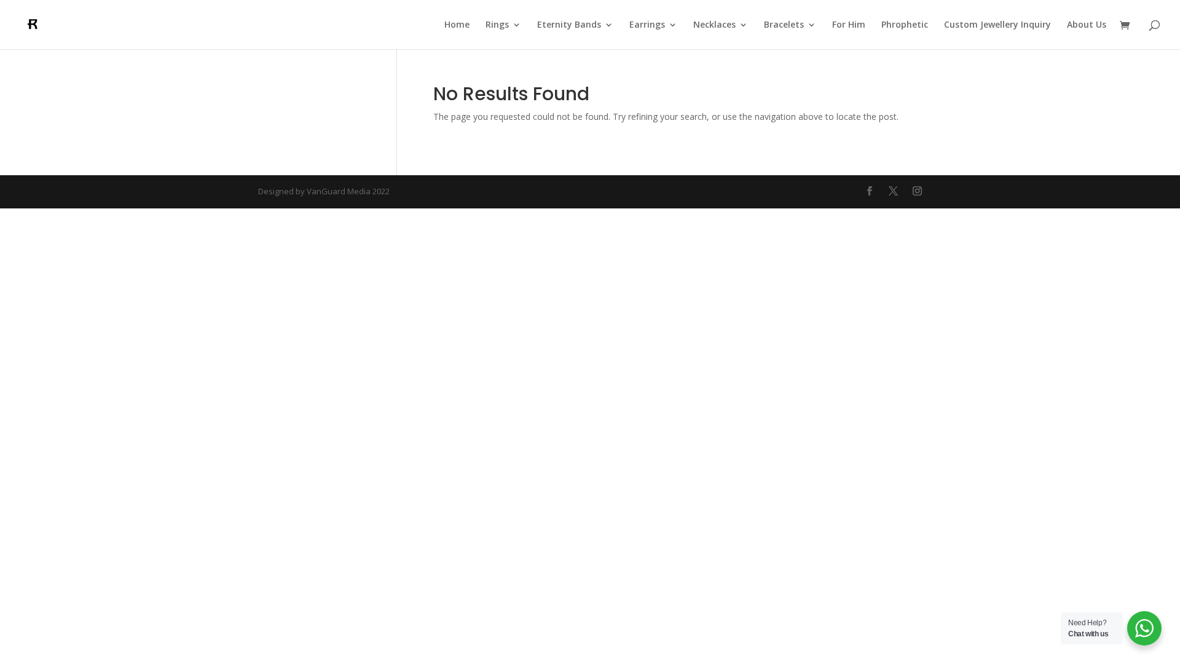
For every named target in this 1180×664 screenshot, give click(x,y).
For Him (848, 25)
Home (457, 25)
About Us (1086, 25)
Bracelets (784, 25)
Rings (497, 25)
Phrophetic (904, 25)
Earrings (647, 25)
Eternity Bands (569, 25)
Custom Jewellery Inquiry (997, 25)
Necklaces (714, 25)
